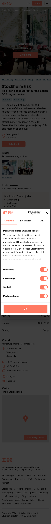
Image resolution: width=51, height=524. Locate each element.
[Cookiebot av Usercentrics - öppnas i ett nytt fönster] (30, 213)
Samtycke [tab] (9, 220)
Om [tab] (41, 220)
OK (25, 309)
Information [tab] (25, 220)
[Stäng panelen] (47, 213)
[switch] (44, 278)
